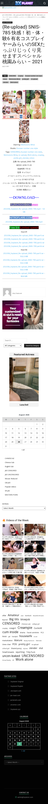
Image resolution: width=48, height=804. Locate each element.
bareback (28, 615)
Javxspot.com (15, 691)
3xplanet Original (16, 681)
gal (9, 637)
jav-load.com (15, 695)
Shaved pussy (16, 648)
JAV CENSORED (7, 15)
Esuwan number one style (33, 76)
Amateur (13, 615)
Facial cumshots (33, 632)
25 (12, 442)
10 (6, 433)
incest (35, 636)
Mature (18, 640)
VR (13, 660)
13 (25, 433)
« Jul (23, 450)
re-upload (34, 79)
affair (4, 615)
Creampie (25, 627)
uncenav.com (15, 705)
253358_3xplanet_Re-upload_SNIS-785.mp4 (24, 222)
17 (6, 437)
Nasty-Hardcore (29, 640)
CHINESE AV (9, 458)
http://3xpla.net (17, 293)
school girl (5, 648)
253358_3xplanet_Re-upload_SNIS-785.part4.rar (24, 246)
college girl (36, 624)
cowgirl (12, 628)
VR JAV (7, 491)
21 (31, 437)
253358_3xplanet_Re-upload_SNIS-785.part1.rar (24, 235)
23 (43, 437)
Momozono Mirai (14, 79)
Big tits (14, 619)
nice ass (39, 641)
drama (22, 632)
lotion (5, 79)
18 (12, 437)
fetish (4, 636)
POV (14, 644)
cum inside (10, 632)
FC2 (42, 632)
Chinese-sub (26, 624)
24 (6, 442)
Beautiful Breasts (38, 615)
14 (31, 433)
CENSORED (12, 76)
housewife (25, 636)
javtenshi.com (15, 700)
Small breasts (8, 652)
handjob (15, 636)
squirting (20, 652)
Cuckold (38, 628)
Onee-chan (6, 644)
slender (5, 82)
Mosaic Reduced (11, 478)
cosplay (20, 76)
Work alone (14, 82)
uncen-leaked (11, 656)
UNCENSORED (33, 656)
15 (37, 433)
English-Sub (9, 466)
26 (19, 442)
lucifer (15, 290)
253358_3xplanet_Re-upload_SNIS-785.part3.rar (24, 243)
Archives (5, 504)
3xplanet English (16, 686)
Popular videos (10, 487)
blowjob (25, 619)
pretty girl (25, 79)
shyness (25, 648)
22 (37, 437)
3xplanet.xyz (15, 709)
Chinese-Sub (9, 462)
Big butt (5, 620)
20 (25, 437)
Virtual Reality (6, 660)
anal (22, 615)
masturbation (7, 640)
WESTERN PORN (11, 495)
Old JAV (7, 483)
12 (19, 433)
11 (12, 433)
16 (43, 433)
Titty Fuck (30, 652)
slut (41, 648)
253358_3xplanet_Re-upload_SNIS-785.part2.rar (24, 239)
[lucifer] (7, 292)
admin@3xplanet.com (25, 797)
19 (19, 437)
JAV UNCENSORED (12, 474)
